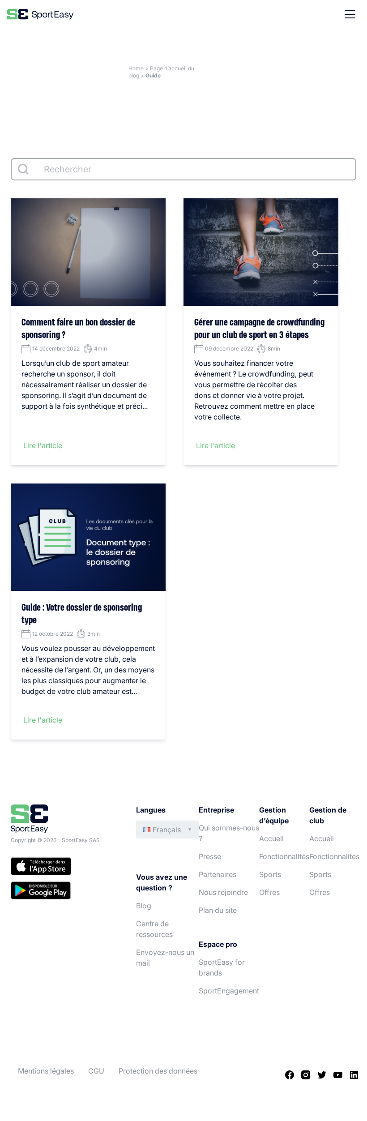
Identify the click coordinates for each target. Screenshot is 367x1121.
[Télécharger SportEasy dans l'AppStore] (64, 867)
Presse (210, 856)
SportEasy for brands (222, 967)
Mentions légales (46, 1070)
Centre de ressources (154, 929)
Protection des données (158, 1070)
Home (136, 68)
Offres (269, 892)
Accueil (271, 838)
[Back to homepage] (40, 14)
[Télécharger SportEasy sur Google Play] (64, 891)
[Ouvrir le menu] (350, 14)
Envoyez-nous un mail (165, 957)
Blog (143, 905)
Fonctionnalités (284, 856)
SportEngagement (229, 990)
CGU (96, 1070)
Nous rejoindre (223, 892)
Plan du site (218, 910)
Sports (270, 874)
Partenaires (217, 874)
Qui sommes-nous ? (229, 833)
